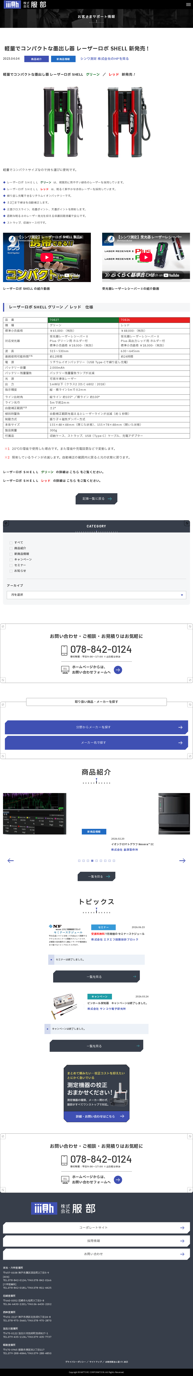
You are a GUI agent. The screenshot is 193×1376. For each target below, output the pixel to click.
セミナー (20, 565)
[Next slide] (182, 860)
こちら (74, 472)
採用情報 (93, 1241)
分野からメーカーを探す (93, 727)
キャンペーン (23, 560)
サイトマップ (95, 1362)
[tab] (79, 861)
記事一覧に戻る (94, 499)
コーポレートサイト (93, 1228)
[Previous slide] (11, 860)
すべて (18, 543)
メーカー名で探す (93, 743)
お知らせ (20, 571)
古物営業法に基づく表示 (116, 1362)
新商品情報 (21, 554)
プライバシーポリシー (75, 1362)
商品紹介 (20, 548)
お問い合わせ (93, 1254)
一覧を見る (95, 877)
